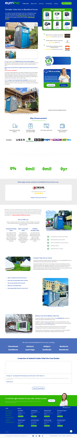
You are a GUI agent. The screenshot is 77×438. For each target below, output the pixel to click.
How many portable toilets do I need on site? (18, 288)
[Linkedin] (39, 435)
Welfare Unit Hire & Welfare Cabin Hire (47, 316)
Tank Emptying (48, 3)
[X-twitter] (42, 435)
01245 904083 (20, 416)
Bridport (47, 346)
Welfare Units (34, 3)
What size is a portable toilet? (14, 285)
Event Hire (41, 3)
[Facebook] (33, 435)
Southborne (13, 350)
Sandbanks (47, 350)
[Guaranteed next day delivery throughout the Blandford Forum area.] (59, 220)
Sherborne (64, 346)
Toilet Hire (25, 3)
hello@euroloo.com (67, 407)
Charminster (13, 346)
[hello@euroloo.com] (63, 407)
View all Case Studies (38, 388)
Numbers (7, 431)
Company (56, 3)
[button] (6, 35)
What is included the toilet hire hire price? (17, 277)
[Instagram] (36, 435)
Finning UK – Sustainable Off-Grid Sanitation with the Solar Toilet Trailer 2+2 (25, 375)
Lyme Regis (30, 350)
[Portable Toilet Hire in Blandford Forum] (17, 270)
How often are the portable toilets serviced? (18, 280)
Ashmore (30, 346)
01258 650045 (67, 3)
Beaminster (64, 350)
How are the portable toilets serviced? (16, 283)
